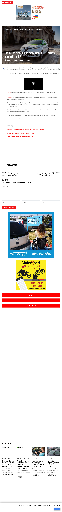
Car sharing (16, 29)
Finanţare (10, 29)
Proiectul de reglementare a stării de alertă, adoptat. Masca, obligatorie (25, 129)
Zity (15, 164)
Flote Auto (9, 60)
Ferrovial (9, 97)
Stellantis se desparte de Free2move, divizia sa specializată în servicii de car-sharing (8, 463)
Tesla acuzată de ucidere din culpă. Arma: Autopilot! (20, 133)
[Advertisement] (33, 150)
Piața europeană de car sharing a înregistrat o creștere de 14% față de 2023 (38, 463)
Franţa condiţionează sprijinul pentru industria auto (20, 136)
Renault (9, 92)
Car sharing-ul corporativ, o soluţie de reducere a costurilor (53, 463)
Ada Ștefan (4, 474)
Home (6, 29)
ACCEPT (57, 509)
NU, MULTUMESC (48, 509)
